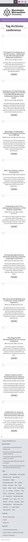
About (2, 539)
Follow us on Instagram (9, 535)
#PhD (16, 485)
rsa (9, 507)
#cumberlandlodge (13, 474)
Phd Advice (5, 501)
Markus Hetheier (20, 380)
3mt (3, 490)
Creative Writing (11, 493)
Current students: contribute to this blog (13, 532)
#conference (5, 474)
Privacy (5, 539)
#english (12, 480)
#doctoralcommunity (7, 477)
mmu (11, 499)
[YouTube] (25, 1)
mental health (5, 499)
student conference (15, 507)
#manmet (5, 485)
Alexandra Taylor (19, 304)
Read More (14, 74)
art (6, 490)
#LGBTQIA (20, 482)
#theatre (9, 488)
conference (11, 490)
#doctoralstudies (6, 480)
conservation (17, 490)
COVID (22, 490)
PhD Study (11, 501)
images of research (19, 493)
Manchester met (9, 496)
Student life (6, 522)
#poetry (19, 485)
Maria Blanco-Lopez (20, 137)
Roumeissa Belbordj (20, 174)
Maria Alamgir (20, 100)
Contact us (8, 539)
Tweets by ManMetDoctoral (9, 441)
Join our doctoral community (10, 529)
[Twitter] (22, 1)
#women (14, 488)
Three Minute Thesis (6, 509)
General (5, 519)
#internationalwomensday (8, 482)
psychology (16, 501)
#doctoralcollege (21, 474)
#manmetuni (10, 485)
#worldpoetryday (21, 488)
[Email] (19, 1)
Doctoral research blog (8, 517)
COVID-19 (5, 493)
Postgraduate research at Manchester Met (14, 20)
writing (13, 509)
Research (22, 501)
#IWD (16, 482)
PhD (22, 499)
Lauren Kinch (20, 343)
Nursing (15, 499)
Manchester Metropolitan (18, 496)
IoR (3, 496)
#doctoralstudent (16, 477)
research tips (5, 507)
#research (5, 488)
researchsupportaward (7, 504)
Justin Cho (20, 59)
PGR (19, 499)
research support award (17, 504)
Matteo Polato (20, 260)
